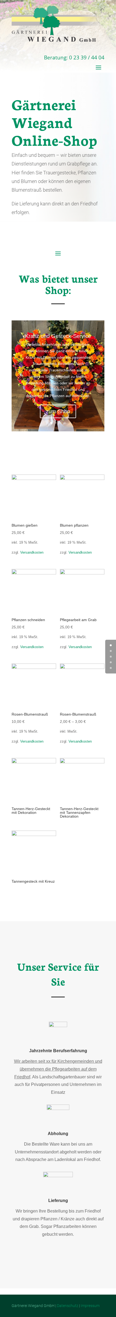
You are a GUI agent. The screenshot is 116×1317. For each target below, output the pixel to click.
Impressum (90, 1306)
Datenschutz (67, 1306)
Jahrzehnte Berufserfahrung (58, 1050)
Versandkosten (31, 552)
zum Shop (58, 411)
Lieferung (58, 1200)
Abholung (58, 1133)
